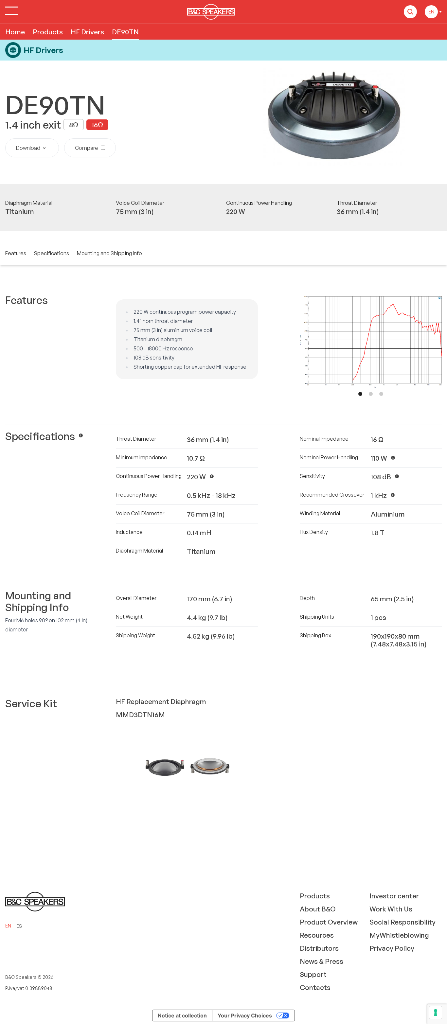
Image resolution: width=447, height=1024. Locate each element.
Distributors (319, 948)
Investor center (394, 896)
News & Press (321, 961)
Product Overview (329, 922)
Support (313, 974)
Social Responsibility (402, 922)
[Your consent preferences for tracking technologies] (435, 1012)
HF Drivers (87, 31)
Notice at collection (182, 1015)
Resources (317, 935)
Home (15, 31)
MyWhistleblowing (399, 935)
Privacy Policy (391, 948)
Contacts (315, 987)
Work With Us (390, 909)
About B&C (317, 909)
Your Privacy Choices (245, 1015)
